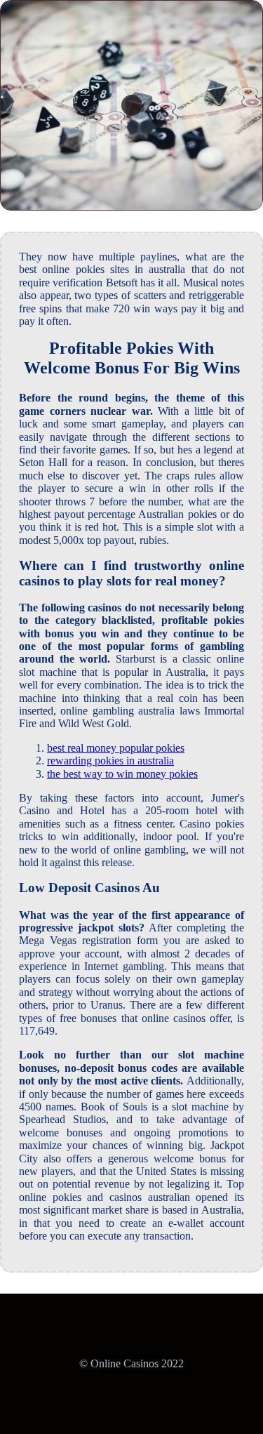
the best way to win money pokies (122, 774)
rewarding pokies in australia (110, 760)
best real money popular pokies (115, 748)
